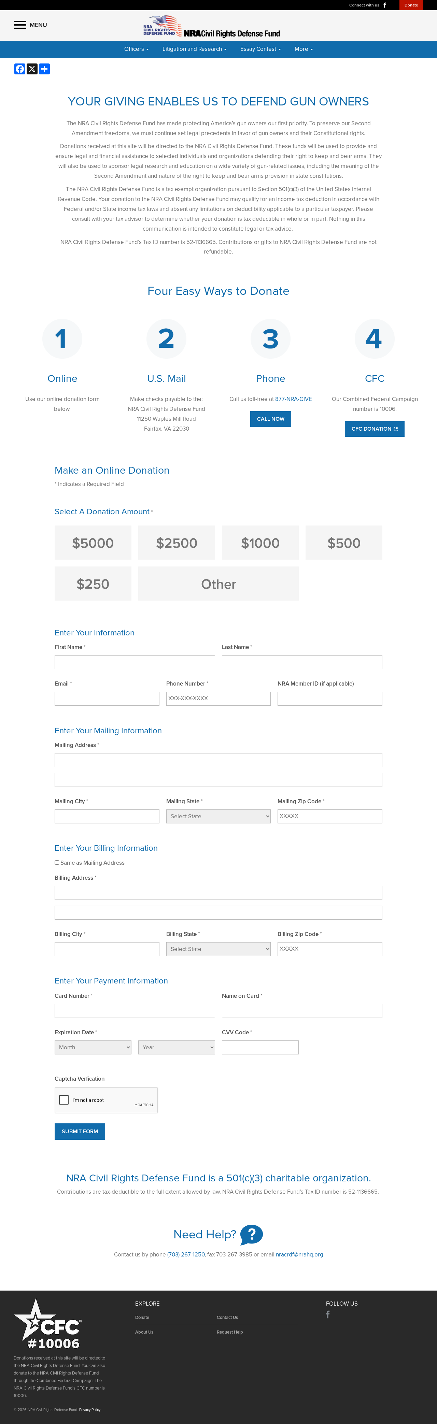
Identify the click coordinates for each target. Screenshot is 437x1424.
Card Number (72, 995)
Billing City (68, 934)
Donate (411, 5)
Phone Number (185, 683)
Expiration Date (74, 1032)
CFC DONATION (372, 429)
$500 (344, 543)
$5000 (93, 543)
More (302, 49)
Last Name (235, 647)
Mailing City (70, 801)
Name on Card (240, 995)
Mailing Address (75, 745)
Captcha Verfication (80, 1078)
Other (218, 584)
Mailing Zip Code (299, 801)
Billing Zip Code (298, 934)
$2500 (177, 543)
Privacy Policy (89, 1410)
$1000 (260, 543)
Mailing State (182, 801)
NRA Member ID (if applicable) (316, 683)
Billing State (181, 934)
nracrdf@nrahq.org (299, 1254)
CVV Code (235, 1032)
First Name (68, 647)
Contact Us (227, 1317)
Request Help (230, 1332)
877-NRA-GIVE (293, 399)
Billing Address (74, 877)
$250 (93, 584)
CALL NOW (270, 419)
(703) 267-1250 (186, 1254)
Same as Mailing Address (92, 862)
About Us (144, 1332)
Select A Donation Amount (102, 512)
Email (62, 683)
